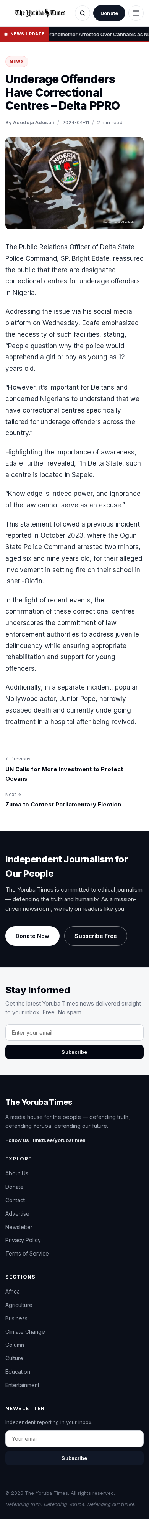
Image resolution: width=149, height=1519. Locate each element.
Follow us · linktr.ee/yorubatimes (45, 1140)
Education (17, 1371)
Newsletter (18, 1227)
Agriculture (18, 1305)
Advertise (17, 1213)
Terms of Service (27, 1253)
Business (16, 1318)
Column (14, 1344)
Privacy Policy (23, 1240)
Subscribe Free (95, 936)
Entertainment (22, 1385)
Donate (109, 13)
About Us (16, 1173)
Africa (12, 1291)
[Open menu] (136, 13)
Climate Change (25, 1331)
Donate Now (32, 936)
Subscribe (74, 1052)
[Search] (82, 13)
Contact (15, 1200)
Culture (14, 1358)
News (17, 61)
